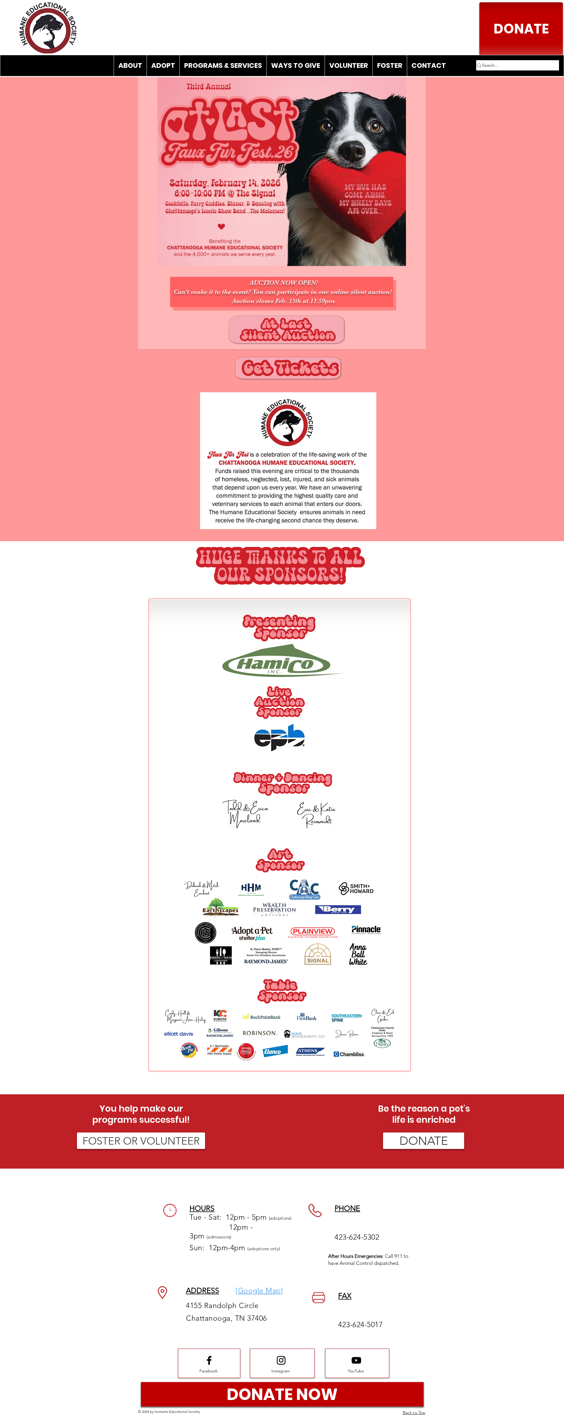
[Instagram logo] (281, 1360)
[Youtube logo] (356, 1360)
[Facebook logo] (209, 1360)
